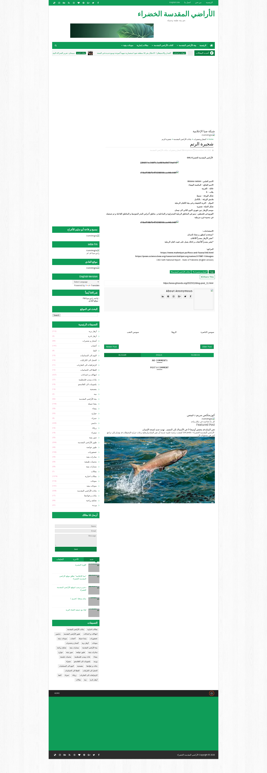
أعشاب (94, 346)
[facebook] (98, 3)
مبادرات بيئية (91, 457)
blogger (122, 355)
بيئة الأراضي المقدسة (187, 45)
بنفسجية (93, 389)
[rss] (69, 3)
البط (95, 350)
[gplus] (88, 3)
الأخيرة (76, 559)
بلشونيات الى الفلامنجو (87, 384)
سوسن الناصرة (207, 332)
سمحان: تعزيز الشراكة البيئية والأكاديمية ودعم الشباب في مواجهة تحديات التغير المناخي (69, 53)
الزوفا (173, 332)
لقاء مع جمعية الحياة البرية (76, 610)
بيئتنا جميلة (92, 404)
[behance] (64, 3)
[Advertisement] (147, 76)
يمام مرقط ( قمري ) (78, 599)
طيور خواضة (91, 447)
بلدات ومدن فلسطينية (88, 380)
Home (210, 139)
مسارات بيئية (91, 466)
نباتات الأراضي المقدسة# (180, 272)
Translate (95, 285)
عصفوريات (92, 452)
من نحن (198, 2)
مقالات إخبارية (142, 45)
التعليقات (60, 559)
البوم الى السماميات (88, 355)
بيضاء (94, 408)
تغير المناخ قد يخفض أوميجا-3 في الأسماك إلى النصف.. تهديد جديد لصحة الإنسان (178, 429)
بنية (95, 394)
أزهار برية (93, 331)
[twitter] (93, 3)
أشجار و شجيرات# (199, 272)
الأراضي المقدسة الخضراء (176, 14)
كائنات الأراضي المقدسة (163, 45)
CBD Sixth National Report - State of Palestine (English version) (185, 260)
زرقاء (94, 428)
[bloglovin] (78, 3)
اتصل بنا (187, 2)
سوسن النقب (133, 332)
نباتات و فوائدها (90, 495)
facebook (195, 355)
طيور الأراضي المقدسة (87, 442)
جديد (91, 559)
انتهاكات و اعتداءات (89, 375)
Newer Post (111, 346)
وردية (94, 505)
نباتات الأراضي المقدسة (182, 139)
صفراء (94, 433)
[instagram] (59, 3)
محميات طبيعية (90, 462)
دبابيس (94, 423)
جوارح (94, 413)
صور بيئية (93, 437)
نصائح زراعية (91, 500)
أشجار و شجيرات (200, 139)
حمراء (94, 418)
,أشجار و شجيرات (175, 150)
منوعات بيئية (128, 45)
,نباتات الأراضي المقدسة (159, 150)
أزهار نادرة (92, 336)
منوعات (94, 481)
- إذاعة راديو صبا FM (91, 298)
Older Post (207, 346)
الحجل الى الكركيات (88, 360)
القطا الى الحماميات (88, 370)
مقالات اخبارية (110, 53)
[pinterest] (83, 3)
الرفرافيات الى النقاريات (87, 365)
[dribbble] (74, 3)
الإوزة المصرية (80, 565)
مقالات (94, 471)
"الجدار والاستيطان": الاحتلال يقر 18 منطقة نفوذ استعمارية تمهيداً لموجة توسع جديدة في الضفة (163, 53)
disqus (159, 355)
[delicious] (54, 3)
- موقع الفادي (94, 300)
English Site (174, 2)
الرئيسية (209, 2)
